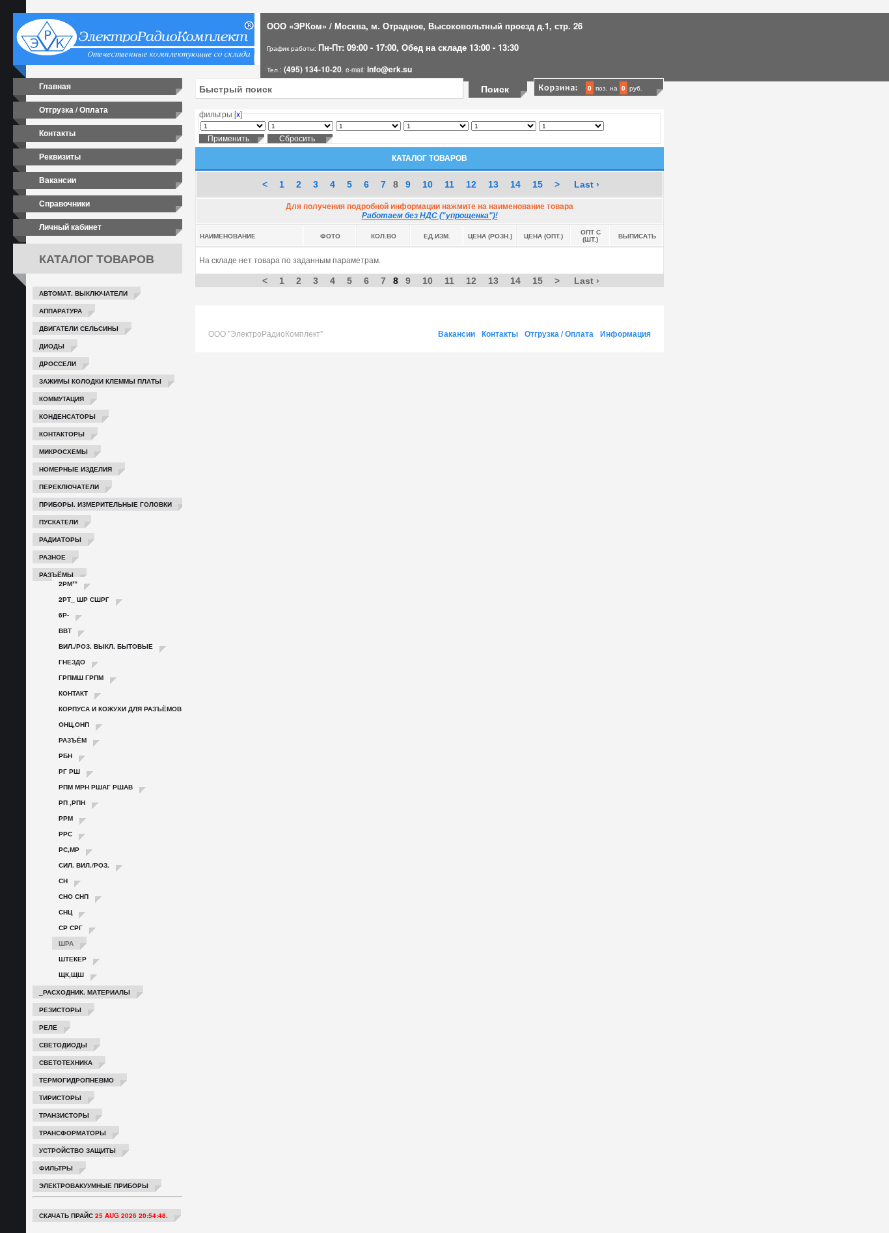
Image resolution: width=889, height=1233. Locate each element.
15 (537, 184)
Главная (55, 86)
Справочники (64, 203)
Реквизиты (60, 156)
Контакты (57, 133)
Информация (625, 333)
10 (427, 184)
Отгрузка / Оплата (73, 109)
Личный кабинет (70, 227)
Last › (586, 184)
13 (493, 184)
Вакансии (57, 180)
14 (515, 184)
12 (471, 184)
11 (449, 184)
